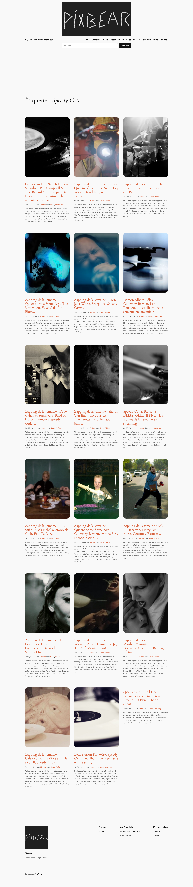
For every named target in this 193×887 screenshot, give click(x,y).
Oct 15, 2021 (29, 428)
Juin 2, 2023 (29, 316)
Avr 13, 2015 (127, 709)
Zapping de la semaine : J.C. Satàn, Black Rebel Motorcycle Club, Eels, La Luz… (46, 530)
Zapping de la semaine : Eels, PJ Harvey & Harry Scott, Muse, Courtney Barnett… (143, 530)
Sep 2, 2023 (29, 205)
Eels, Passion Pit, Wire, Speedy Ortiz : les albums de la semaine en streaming (96, 759)
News (52, 205)
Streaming (59, 205)
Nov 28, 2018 (79, 428)
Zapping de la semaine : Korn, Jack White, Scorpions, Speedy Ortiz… (95, 304)
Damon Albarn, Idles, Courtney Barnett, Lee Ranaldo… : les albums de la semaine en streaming (143, 306)
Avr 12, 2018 (29, 538)
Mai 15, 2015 (128, 657)
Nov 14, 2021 (79, 312)
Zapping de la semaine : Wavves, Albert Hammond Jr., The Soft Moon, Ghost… (95, 644)
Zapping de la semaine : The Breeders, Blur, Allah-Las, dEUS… (143, 188)
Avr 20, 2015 (78, 767)
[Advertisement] (96, 68)
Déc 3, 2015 (29, 657)
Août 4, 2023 (79, 201)
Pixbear (43, 205)
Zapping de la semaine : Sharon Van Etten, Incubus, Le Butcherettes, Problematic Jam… (96, 418)
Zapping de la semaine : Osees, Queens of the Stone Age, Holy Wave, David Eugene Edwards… (96, 190)
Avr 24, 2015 (29, 767)
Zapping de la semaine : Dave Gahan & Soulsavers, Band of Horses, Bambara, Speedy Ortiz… (46, 418)
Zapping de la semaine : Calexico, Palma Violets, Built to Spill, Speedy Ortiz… (46, 759)
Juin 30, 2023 (128, 197)
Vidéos (107, 201)
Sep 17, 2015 (79, 653)
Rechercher (125, 46)
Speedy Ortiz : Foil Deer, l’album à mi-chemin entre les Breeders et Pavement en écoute (144, 698)
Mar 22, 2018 (79, 542)
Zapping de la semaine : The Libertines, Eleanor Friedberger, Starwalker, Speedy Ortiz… (45, 646)
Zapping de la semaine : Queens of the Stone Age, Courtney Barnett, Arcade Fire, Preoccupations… (96, 532)
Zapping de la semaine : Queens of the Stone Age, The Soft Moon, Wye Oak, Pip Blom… (46, 306)
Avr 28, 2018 (128, 428)
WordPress (38, 874)
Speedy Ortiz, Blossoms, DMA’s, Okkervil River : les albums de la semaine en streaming (143, 418)
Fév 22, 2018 (128, 538)
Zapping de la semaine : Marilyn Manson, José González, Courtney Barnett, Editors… (143, 646)
